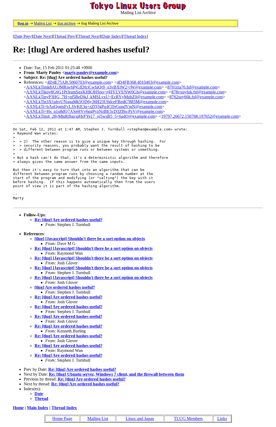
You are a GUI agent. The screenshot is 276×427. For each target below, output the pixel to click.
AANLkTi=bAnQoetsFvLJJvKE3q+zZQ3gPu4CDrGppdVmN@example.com (94, 106)
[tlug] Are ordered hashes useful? (64, 287)
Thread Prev (64, 36)
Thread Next (88, 36)
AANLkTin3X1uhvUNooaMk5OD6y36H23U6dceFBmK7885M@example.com (96, 101)
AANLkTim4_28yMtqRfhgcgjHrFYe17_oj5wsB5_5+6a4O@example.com (90, 116)
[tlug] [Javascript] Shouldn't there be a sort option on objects (89, 238)
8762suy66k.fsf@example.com (196, 97)
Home (18, 407)
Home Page (62, 418)
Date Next (42, 36)
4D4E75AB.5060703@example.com (79, 82)
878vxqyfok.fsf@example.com (197, 92)
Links (222, 418)
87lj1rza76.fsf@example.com (192, 87)
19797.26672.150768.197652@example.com (200, 116)
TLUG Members (188, 418)
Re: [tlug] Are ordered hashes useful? (68, 219)
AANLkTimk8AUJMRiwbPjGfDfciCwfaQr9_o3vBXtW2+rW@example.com (93, 87)
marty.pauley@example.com (90, 72)
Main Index (37, 407)
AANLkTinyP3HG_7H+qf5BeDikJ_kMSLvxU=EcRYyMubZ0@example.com (95, 97)
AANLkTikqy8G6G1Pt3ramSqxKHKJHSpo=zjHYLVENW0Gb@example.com (95, 92)
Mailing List (43, 23)
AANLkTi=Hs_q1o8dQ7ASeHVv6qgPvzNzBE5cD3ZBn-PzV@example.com (94, 111)
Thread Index (135, 36)
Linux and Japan (140, 418)
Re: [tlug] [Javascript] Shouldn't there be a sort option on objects (93, 248)
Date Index (111, 36)
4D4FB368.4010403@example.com (148, 82)
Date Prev (22, 36)
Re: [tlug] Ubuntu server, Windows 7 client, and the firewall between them (116, 374)
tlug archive (66, 23)
